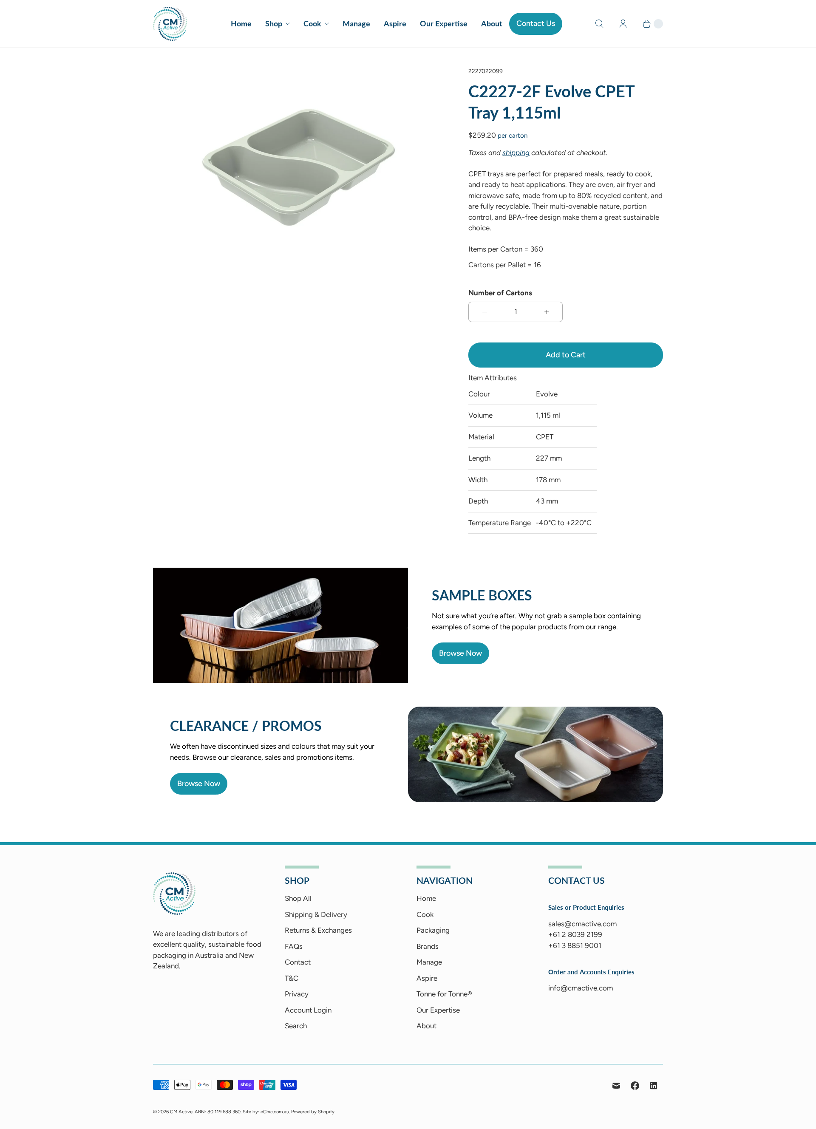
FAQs (294, 946)
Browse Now (460, 653)
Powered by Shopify (312, 1112)
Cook (312, 23)
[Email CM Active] (616, 1085)
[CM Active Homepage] (174, 912)
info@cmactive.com (580, 988)
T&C (291, 978)
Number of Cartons (500, 293)
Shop (273, 23)
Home (241, 23)
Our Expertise (444, 23)
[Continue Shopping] (649, 24)
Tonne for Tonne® (444, 994)
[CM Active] (170, 24)
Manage (356, 23)
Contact (298, 962)
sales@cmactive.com (582, 924)
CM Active (181, 1112)
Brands (427, 946)
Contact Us (535, 23)
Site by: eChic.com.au (266, 1112)
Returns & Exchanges (318, 930)
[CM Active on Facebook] (635, 1085)
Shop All (298, 898)
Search (296, 1025)
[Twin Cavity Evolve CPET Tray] (299, 168)
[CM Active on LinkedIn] (653, 1085)
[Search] (599, 24)
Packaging (433, 930)
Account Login (308, 1010)
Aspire (395, 23)
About (491, 23)
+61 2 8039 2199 (575, 934)
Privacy (297, 994)
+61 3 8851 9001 (574, 945)
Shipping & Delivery (316, 914)
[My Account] (623, 24)
